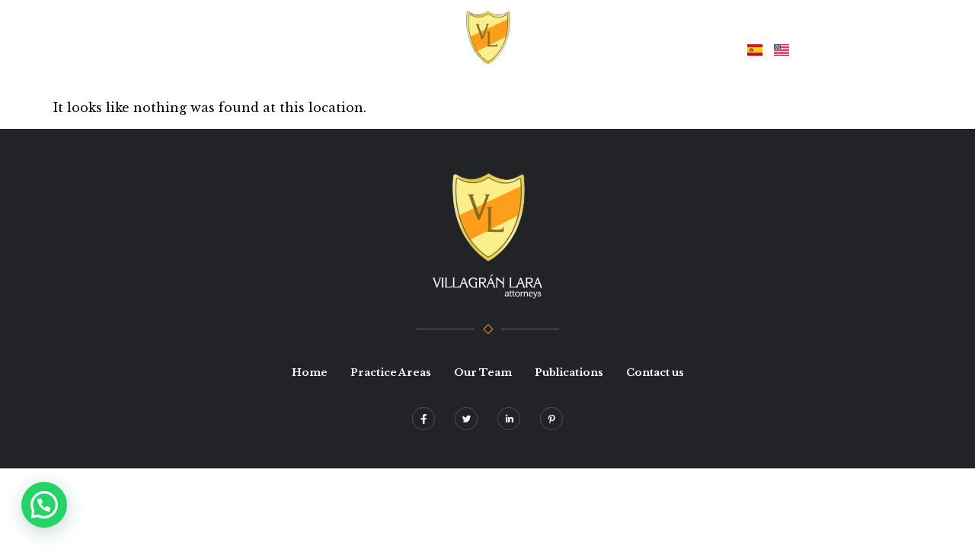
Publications (599, 48)
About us (372, 48)
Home (307, 48)
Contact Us (689, 48)
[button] (44, 505)
